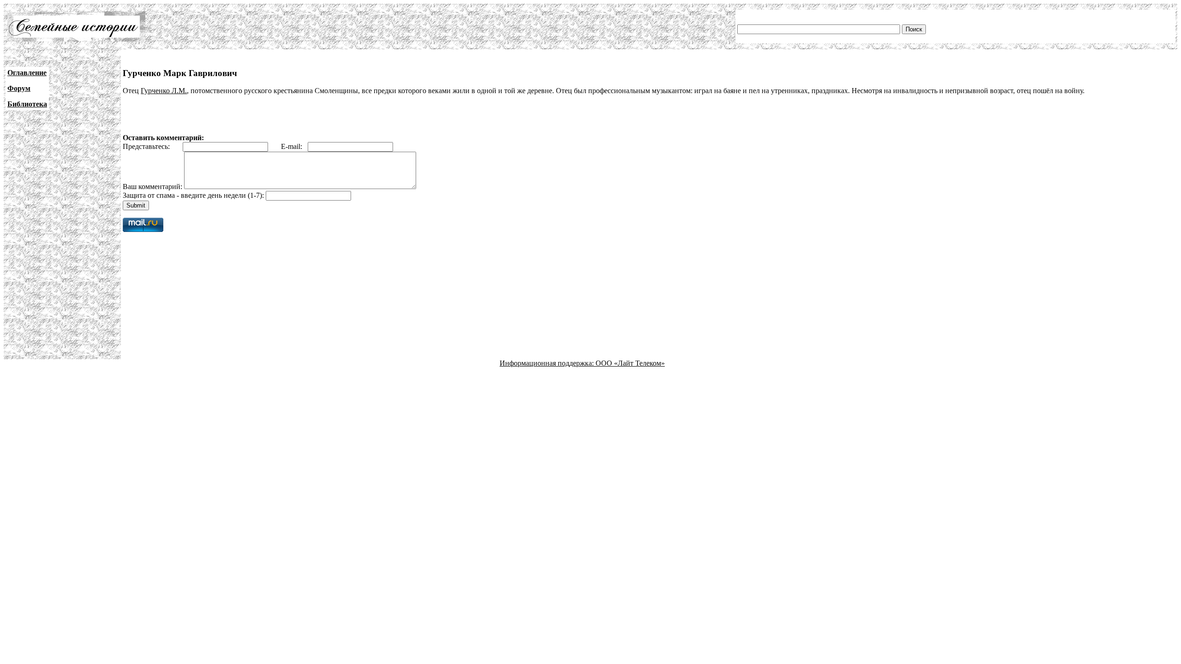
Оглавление (27, 73)
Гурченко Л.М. (164, 91)
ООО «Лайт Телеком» (630, 363)
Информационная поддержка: (548, 363)
